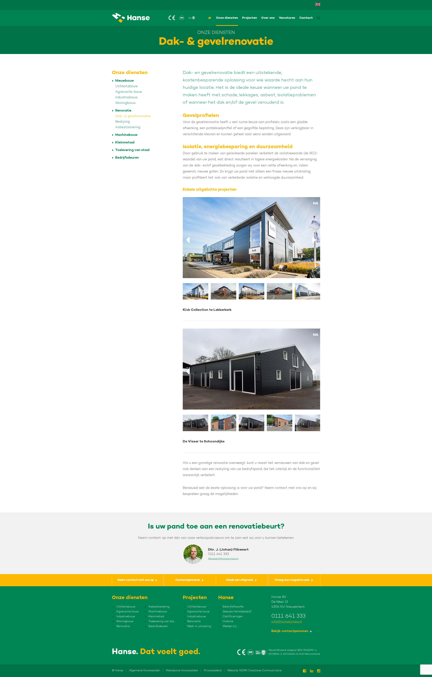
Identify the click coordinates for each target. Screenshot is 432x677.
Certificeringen (233, 616)
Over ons (268, 18)
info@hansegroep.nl (286, 622)
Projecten (249, 18)
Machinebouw (126, 135)
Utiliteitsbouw (126, 86)
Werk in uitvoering (199, 626)
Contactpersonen (187, 580)
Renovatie (123, 111)
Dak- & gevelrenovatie (133, 116)
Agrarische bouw (128, 92)
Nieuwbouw (124, 81)
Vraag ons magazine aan (292, 580)
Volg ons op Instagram (318, 671)
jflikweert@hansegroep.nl (223, 558)
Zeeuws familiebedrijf (237, 611)
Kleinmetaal (124, 142)
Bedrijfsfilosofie (233, 606)
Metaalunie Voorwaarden (182, 670)
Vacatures (287, 18)
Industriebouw (126, 97)
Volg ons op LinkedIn (311, 671)
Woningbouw (125, 103)
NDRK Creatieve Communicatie (260, 670)
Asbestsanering (127, 127)
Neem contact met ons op (135, 580)
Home (210, 18)
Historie (228, 621)
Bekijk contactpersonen (289, 631)
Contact (306, 18)
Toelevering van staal (132, 150)
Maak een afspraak (239, 580)
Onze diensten (227, 18)
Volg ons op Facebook (304, 671)
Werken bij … (231, 626)
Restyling (122, 122)
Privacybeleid (213, 670)
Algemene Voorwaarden (144, 670)
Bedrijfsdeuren (127, 158)
